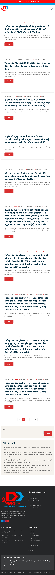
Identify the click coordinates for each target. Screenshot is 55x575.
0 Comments (28, 22)
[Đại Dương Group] (5, 9)
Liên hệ (31, 550)
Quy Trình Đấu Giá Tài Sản (36, 540)
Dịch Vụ (31, 543)
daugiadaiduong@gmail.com (15, 565)
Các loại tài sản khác (34, 496)
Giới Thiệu (32, 533)
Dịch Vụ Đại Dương (35, 538)
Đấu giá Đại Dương (35, 535)
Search (4, 429)
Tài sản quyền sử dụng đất (35, 505)
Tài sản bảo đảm (33, 498)
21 (35, 419)
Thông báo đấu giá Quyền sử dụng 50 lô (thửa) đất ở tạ (14, 540)
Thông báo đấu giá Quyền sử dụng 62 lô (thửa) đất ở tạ (14, 535)
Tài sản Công (32, 503)
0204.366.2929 (11, 567)
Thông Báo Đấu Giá (34, 545)
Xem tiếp (9, 44)
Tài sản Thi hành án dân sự (35, 508)
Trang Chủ (32, 531)
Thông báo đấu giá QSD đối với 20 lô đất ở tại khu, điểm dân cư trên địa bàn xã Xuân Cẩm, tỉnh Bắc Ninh (27, 66)
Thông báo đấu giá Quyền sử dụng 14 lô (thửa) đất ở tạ (14, 531)
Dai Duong (20, 22)
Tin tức (31, 547)
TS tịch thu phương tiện (35, 500)
